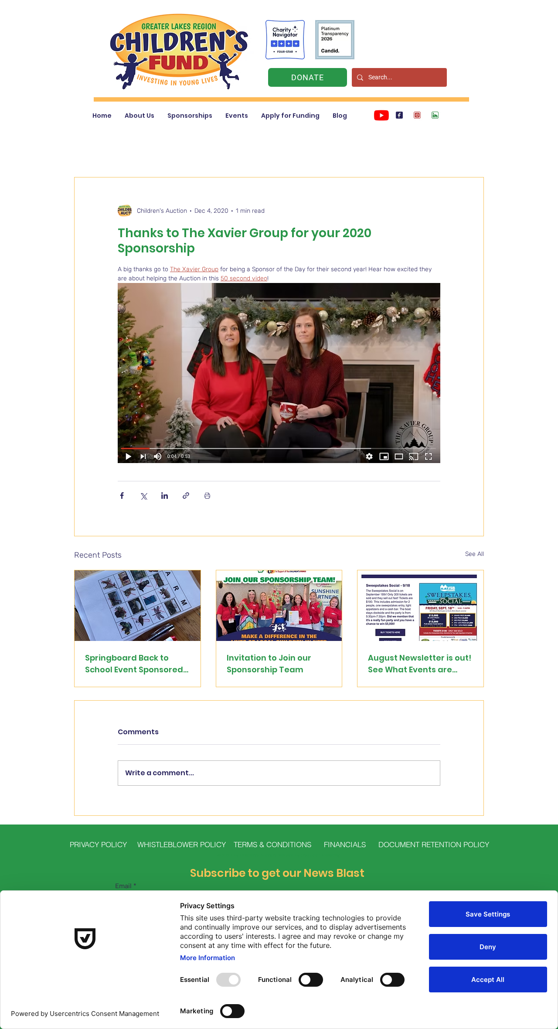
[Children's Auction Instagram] (417, 115)
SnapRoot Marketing (321, 855)
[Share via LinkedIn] (164, 495)
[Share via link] (186, 495)
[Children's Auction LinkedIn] (435, 115)
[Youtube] (381, 115)
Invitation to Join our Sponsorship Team (269, 663)
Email (123, 886)
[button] (139, 116)
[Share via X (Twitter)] (143, 495)
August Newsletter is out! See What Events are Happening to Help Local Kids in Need (419, 663)
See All (474, 554)
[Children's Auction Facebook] (399, 115)
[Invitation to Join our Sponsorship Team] (279, 605)
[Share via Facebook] (122, 495)
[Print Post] (207, 495)
